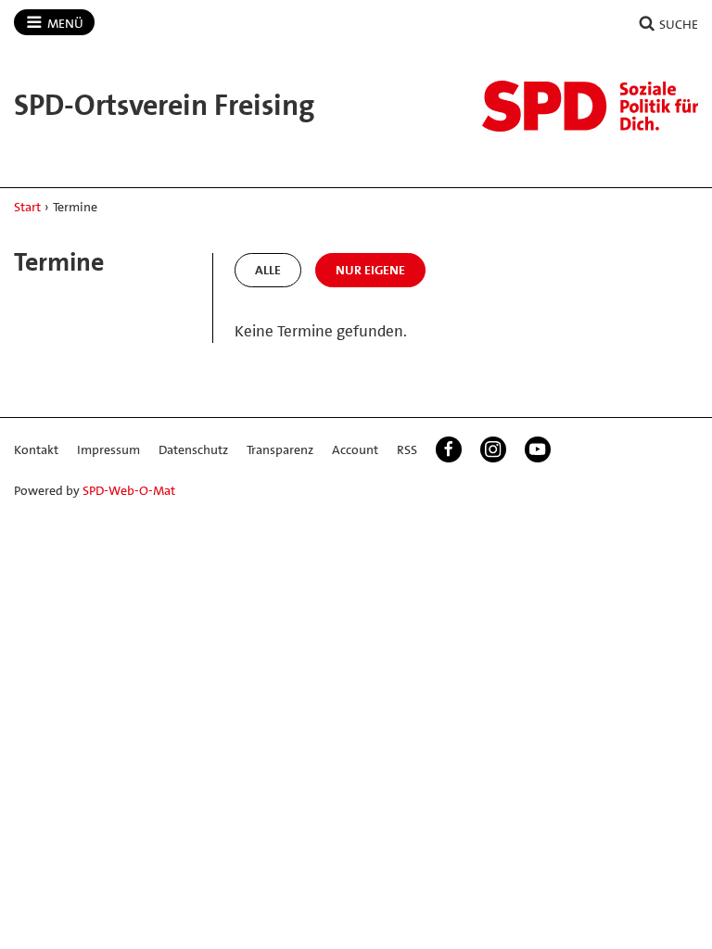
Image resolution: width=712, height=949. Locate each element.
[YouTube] (538, 449)
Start (27, 206)
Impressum (108, 449)
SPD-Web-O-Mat (129, 490)
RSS (407, 449)
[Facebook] (449, 449)
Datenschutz (193, 449)
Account (355, 449)
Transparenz (280, 449)
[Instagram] (493, 449)
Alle (268, 269)
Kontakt (36, 449)
